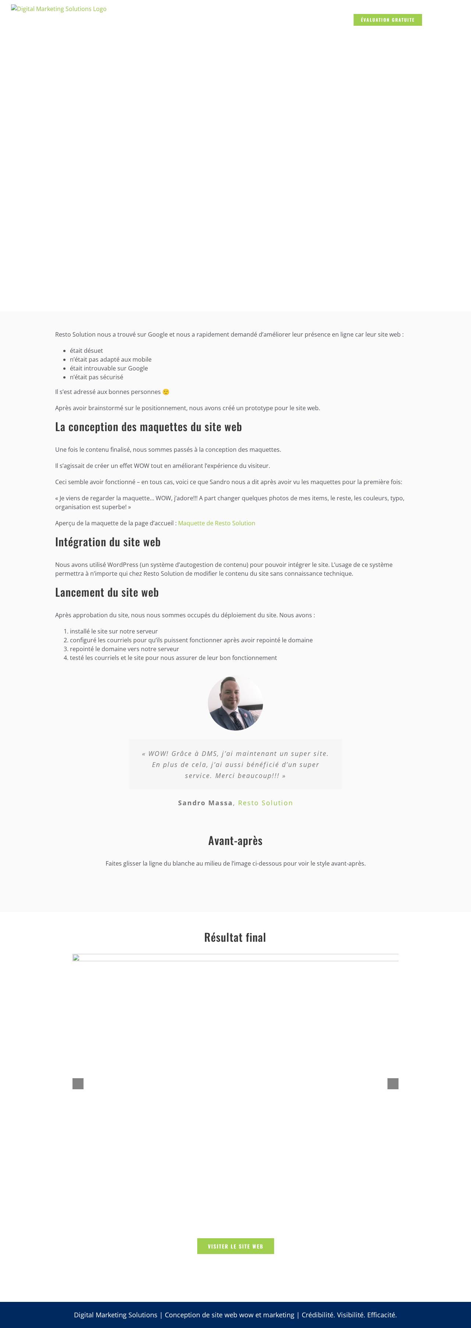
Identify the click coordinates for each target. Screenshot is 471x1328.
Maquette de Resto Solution (216, 523)
